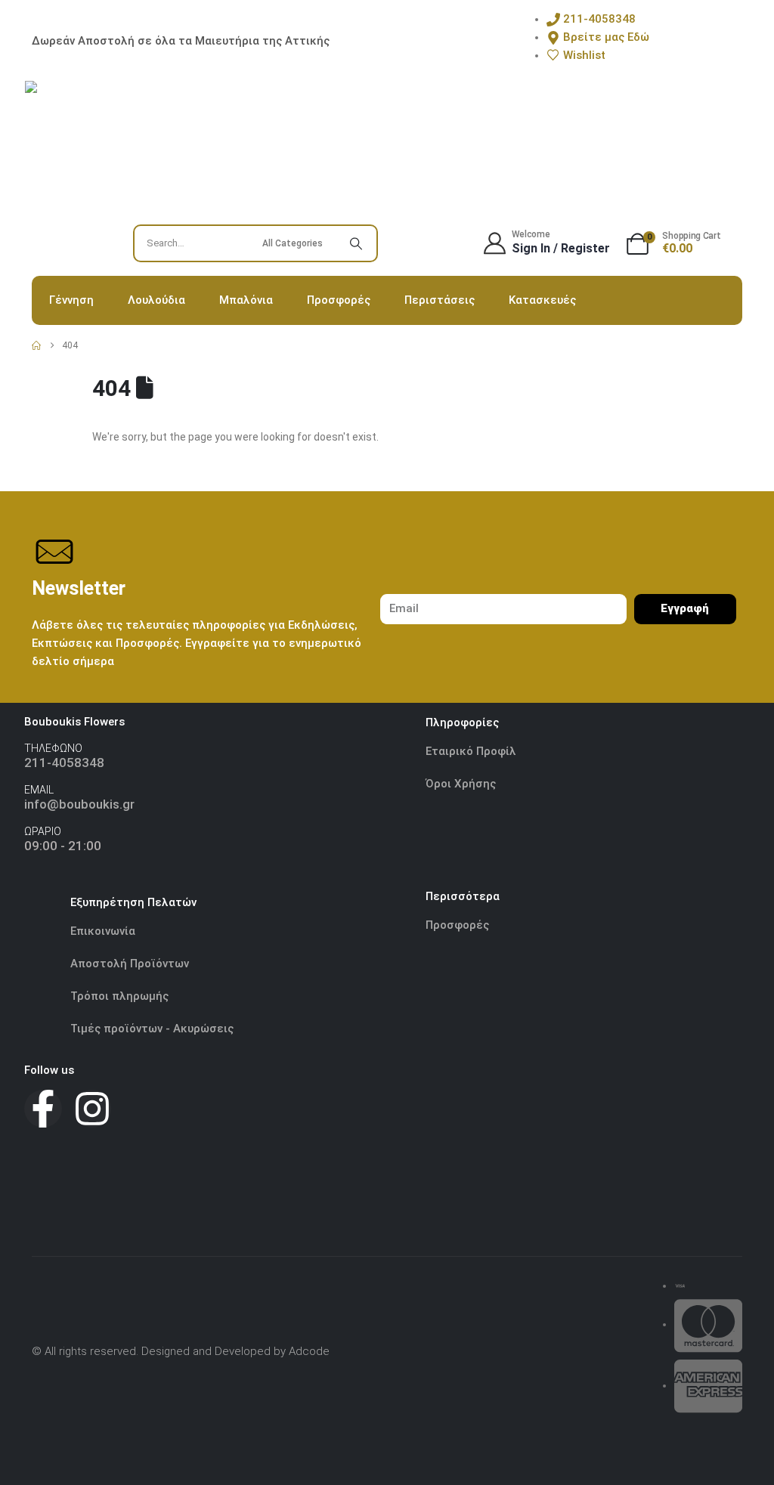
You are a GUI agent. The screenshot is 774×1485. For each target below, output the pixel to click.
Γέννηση (71, 300)
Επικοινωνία (102, 931)
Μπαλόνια (246, 300)
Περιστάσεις (439, 300)
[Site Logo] (100, 156)
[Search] (356, 243)
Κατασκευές (542, 300)
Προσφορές (338, 300)
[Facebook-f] (43, 1109)
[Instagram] (92, 1109)
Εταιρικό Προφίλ (472, 751)
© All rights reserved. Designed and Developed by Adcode (181, 1351)
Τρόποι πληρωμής (119, 996)
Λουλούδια (156, 300)
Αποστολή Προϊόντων (129, 963)
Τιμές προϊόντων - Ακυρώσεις (152, 1028)
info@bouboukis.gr (79, 804)
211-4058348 (64, 762)
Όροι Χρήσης (461, 783)
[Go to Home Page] (36, 345)
